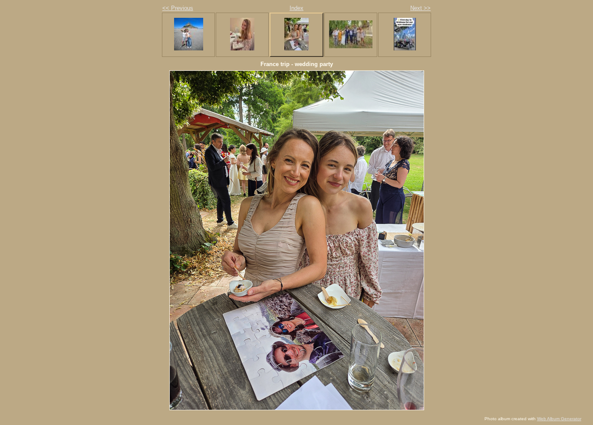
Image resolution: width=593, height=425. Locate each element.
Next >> (420, 8)
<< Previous (177, 8)
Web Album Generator (559, 418)
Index (296, 8)
